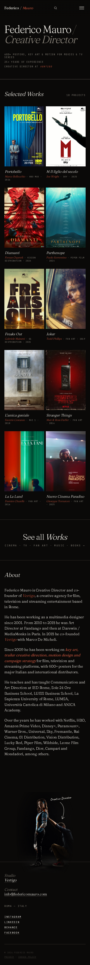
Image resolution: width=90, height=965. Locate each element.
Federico (18, 8)
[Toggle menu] (82, 8)
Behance (11, 927)
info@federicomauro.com (25, 894)
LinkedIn (11, 922)
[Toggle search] (55, 8)
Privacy (9, 957)
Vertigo (46, 66)
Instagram (12, 916)
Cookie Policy (27, 957)
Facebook (11, 932)
